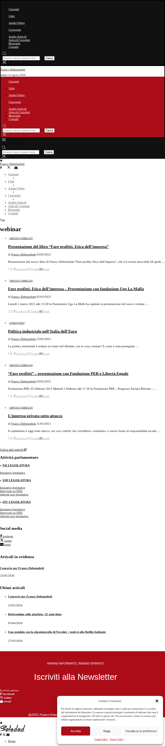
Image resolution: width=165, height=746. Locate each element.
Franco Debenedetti (23, 254)
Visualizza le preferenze (141, 731)
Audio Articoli (18, 36)
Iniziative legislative (12, 472)
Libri (12, 16)
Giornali (14, 9)
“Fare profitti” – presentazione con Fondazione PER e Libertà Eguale (68, 373)
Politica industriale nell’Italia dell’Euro (42, 331)
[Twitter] (10, 167)
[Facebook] (3, 167)
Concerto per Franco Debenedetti (22, 568)
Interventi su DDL (11, 491)
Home (12, 741)
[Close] (4, 63)
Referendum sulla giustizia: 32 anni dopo (35, 614)
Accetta (76, 731)
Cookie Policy (101, 739)
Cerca (49, 58)
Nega (106, 731)
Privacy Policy (117, 739)
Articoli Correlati (19, 40)
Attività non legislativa (14, 494)
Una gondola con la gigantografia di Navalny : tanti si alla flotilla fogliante (57, 632)
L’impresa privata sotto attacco (35, 415)
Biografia (14, 43)
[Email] (17, 167)
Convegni (15, 29)
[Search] (4, 54)
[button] (157, 701)
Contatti (14, 46)
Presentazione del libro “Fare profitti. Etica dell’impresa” (58, 246)
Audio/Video (17, 23)
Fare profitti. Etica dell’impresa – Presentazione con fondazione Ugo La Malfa (76, 288)
